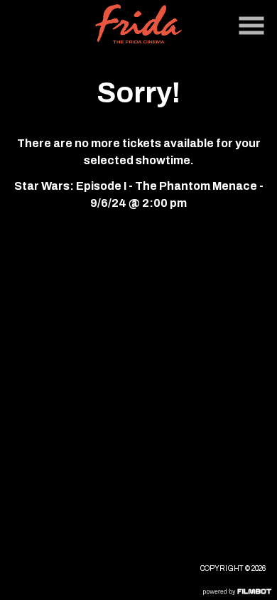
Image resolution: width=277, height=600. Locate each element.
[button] (251, 25)
